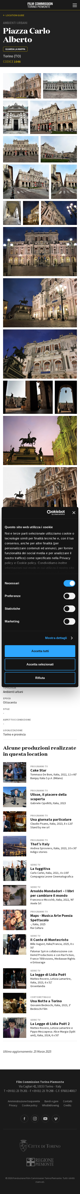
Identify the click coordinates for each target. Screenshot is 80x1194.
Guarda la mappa (15, 49)
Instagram (35, 1118)
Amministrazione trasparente (24, 1101)
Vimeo (56, 1118)
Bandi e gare (51, 1101)
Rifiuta (40, 678)
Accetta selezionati (40, 664)
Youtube (45, 1118)
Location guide (15, 15)
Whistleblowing (50, 1105)
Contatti (67, 1101)
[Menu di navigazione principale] (75, 6)
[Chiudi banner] (73, 512)
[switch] (69, 596)
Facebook (24, 1118)
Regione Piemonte (40, 1162)
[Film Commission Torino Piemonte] (40, 5)
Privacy (13, 1105)
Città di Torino (40, 1146)
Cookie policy (29, 1105)
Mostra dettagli (56, 638)
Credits (67, 1105)
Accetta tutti (40, 651)
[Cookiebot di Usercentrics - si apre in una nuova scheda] (48, 512)
